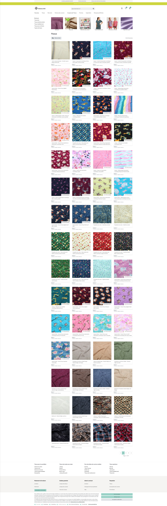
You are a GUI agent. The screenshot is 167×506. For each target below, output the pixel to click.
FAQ (85, 489)
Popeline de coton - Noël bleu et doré (102, 224)
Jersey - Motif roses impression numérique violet (79, 171)
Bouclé (111, 468)
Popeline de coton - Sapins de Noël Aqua (101, 280)
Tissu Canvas (87, 468)
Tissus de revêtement (89, 473)
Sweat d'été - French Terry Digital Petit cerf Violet (122, 307)
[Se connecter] (122, 8)
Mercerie (50, 12)
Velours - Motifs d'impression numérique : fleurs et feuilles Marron (101, 417)
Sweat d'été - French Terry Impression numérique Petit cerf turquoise (60, 335)
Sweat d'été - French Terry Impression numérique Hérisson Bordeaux (60, 171)
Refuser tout (117, 496)
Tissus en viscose (38, 469)
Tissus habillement (39, 24)
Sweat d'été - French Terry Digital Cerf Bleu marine (60, 225)
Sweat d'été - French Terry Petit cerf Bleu (81, 225)
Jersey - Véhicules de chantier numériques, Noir (121, 144)
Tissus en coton (38, 466)
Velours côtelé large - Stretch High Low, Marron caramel (102, 362)
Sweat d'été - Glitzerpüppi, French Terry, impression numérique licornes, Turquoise (122, 198)
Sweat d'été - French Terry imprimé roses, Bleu (59, 362)
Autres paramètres (92, 504)
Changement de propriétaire (90, 486)
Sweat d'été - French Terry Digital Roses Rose (59, 89)
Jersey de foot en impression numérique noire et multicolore (79, 89)
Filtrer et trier (57, 38)
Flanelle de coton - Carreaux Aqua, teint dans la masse (101, 444)
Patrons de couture (59, 12)
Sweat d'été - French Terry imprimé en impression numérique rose (60, 144)
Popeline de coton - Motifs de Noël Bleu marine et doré (122, 253)
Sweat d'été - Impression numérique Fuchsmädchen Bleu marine (101, 116)
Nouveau (37, 12)
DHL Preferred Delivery (74, 504)
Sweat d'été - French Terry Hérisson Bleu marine (101, 307)
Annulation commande (40, 490)
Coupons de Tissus (71, 12)
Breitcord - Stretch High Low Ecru (59, 416)
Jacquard (112, 469)
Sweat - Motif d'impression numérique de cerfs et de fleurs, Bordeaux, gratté (81, 198)
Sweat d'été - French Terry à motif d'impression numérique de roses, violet (123, 335)
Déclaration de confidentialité (78, 502)
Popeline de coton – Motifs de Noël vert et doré (59, 280)
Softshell (86, 471)
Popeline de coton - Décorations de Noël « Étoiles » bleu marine (80, 280)
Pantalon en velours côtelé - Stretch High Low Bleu (101, 389)
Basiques (36, 18)
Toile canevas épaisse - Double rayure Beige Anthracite (60, 62)
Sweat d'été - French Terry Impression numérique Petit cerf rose (81, 335)
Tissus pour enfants (39, 26)
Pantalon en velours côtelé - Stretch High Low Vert (122, 362)
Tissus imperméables (39, 471)
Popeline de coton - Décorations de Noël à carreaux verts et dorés (59, 253)
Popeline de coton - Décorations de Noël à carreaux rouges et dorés (101, 253)
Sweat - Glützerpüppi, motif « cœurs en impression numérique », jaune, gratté (60, 116)
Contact (86, 483)
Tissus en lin (37, 468)
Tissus (43, 12)
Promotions (112, 489)
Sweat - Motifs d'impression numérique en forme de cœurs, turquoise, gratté (102, 62)
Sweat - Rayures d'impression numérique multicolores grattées (121, 116)
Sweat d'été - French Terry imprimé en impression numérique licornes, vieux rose (122, 280)
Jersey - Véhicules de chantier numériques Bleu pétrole (58, 307)
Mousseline (37, 473)
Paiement (36, 486)
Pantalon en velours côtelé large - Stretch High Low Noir (80, 417)
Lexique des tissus (63, 483)
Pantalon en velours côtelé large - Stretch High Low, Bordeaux (59, 389)
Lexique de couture (63, 486)
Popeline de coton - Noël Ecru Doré (122, 224)
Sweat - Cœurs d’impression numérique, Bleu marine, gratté (60, 198)
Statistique (45, 504)
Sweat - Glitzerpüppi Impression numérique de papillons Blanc (121, 89)
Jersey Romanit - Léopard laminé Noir (60, 443)
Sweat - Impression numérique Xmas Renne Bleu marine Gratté (81, 62)
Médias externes (62, 504)
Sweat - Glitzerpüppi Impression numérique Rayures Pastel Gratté (121, 171)
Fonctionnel (84, 504)
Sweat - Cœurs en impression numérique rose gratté (100, 171)
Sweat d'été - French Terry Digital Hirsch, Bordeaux (80, 307)
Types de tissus (38, 28)
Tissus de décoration (39, 22)
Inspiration (88, 12)
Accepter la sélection (117, 499)
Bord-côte (62, 471)
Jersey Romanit (63, 473)
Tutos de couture (63, 489)
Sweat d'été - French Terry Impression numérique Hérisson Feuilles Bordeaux (102, 144)
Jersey (61, 466)
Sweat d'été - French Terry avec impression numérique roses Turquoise (102, 335)
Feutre (86, 466)
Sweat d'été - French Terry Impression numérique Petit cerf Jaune (102, 198)
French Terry (62, 469)
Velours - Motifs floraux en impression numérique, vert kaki (122, 417)
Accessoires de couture (115, 486)
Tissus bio (36, 20)
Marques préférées (98, 12)
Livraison (36, 483)
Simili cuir (86, 469)
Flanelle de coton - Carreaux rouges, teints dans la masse (122, 444)
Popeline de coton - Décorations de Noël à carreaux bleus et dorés (80, 144)
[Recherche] (93, 9)
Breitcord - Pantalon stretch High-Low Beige (122, 389)
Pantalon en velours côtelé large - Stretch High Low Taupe (80, 362)
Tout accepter (117, 494)
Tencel (111, 466)
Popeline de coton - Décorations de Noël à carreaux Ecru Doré (80, 253)
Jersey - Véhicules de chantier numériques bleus (79, 116)
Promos (81, 12)
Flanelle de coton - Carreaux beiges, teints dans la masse (81, 444)
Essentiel (38, 504)
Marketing (53, 504)
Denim (61, 468)
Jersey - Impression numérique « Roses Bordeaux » (102, 89)
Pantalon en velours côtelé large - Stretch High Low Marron (80, 389)
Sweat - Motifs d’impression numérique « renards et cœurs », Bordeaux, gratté (122, 62)
